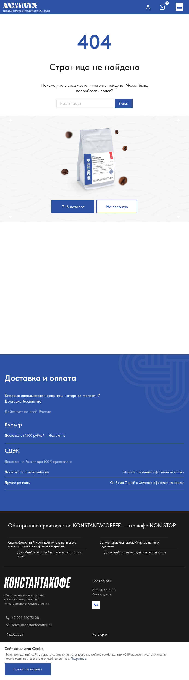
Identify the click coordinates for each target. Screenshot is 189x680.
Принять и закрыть (27, 669)
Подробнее (78, 658)
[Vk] (96, 605)
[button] (179, 7)
